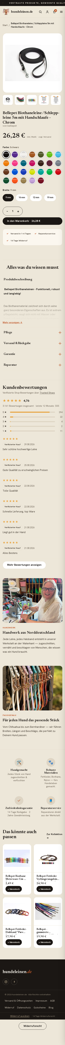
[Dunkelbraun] (40, 163)
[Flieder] (32, 180)
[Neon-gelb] (32, 171)
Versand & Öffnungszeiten (19, 1000)
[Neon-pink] (14, 163)
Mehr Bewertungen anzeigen (24, 565)
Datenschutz (24, 1007)
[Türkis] (40, 171)
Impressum (41, 1000)
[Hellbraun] (32, 154)
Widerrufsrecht (33, 1026)
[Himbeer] (32, 163)
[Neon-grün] (49, 171)
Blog (51, 1007)
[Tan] (23, 180)
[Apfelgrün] (49, 154)
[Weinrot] (40, 180)
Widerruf (9, 1007)
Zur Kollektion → (54, 836)
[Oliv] (40, 154)
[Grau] (58, 163)
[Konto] (47, 12)
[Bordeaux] (49, 163)
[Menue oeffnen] (61, 12)
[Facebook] (14, 982)
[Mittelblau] (14, 171)
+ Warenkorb (14, 889)
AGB (52, 1000)
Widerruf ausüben (20, 1016)
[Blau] (23, 171)
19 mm (50, 197)
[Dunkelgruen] (6, 180)
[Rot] (58, 171)
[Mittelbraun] (6, 171)
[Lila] (14, 154)
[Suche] (40, 12)
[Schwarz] (6, 154)
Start (5, 25)
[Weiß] (23, 154)
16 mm (21, 197)
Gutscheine (40, 1007)
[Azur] (58, 154)
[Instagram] (6, 982)
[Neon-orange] (14, 180)
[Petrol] (23, 163)
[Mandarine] (6, 163)
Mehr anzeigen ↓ (12, 322)
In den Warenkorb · (23, 221)
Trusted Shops (47, 392)
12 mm (36, 197)
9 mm (8, 197)
